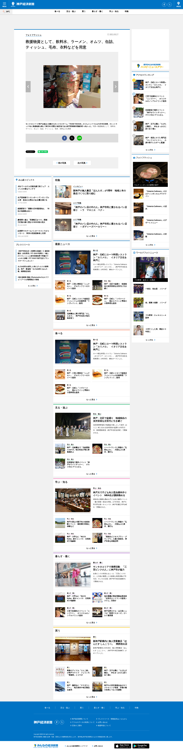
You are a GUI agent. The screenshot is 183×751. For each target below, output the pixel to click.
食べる (57, 11)
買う (84, 11)
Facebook (164, 4)
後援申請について (104, 725)
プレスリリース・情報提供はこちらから (112, 719)
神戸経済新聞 (22, 4)
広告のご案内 (77, 725)
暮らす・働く (97, 11)
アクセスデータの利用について (83, 722)
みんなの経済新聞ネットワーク (46, 746)
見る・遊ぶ (71, 11)
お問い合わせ (103, 722)
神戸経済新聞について (80, 719)
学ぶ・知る (114, 11)
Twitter (170, 4)
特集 (127, 11)
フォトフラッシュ (34, 35)
